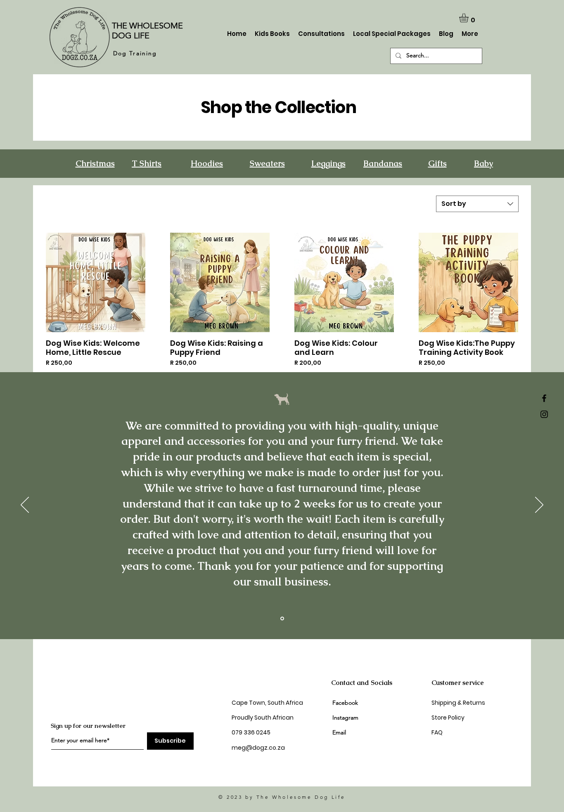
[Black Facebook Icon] (544, 398)
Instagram (346, 717)
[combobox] (477, 204)
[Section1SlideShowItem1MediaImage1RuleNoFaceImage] (282, 618)
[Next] (539, 505)
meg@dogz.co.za (258, 748)
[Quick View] (95, 282)
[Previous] (25, 505)
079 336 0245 (252, 732)
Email (339, 732)
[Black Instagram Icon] (544, 414)
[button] (469, 18)
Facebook (345, 702)
